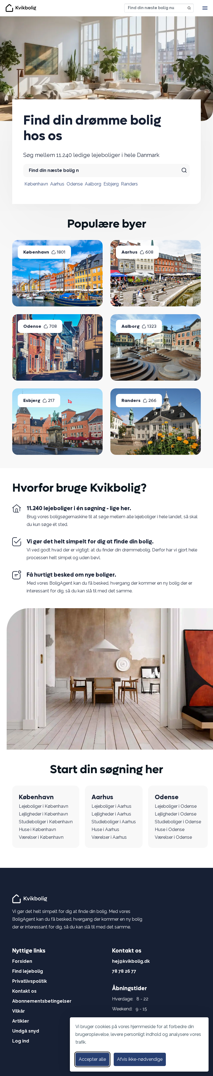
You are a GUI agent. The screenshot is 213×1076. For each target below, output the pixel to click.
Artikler (20, 1021)
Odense (75, 184)
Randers (129, 184)
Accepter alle (92, 1059)
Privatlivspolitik (29, 981)
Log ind (20, 1041)
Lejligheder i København (43, 814)
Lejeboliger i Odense (176, 806)
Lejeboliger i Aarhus (111, 806)
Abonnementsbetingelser (42, 1001)
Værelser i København (41, 837)
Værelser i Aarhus (109, 837)
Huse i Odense (169, 829)
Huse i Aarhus (105, 829)
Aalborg (93, 184)
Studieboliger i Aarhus (114, 821)
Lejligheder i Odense (175, 814)
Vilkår (18, 1011)
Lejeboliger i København (43, 806)
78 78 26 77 (124, 971)
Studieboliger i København (46, 821)
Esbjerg (111, 184)
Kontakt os (24, 991)
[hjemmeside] (30, 898)
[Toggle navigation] (205, 8)
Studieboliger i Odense (178, 821)
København (36, 184)
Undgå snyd (25, 1031)
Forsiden (22, 961)
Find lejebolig (27, 971)
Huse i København (37, 829)
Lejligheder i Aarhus (111, 814)
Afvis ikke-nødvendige (140, 1059)
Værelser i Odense (173, 837)
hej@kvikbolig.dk (131, 961)
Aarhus (57, 184)
